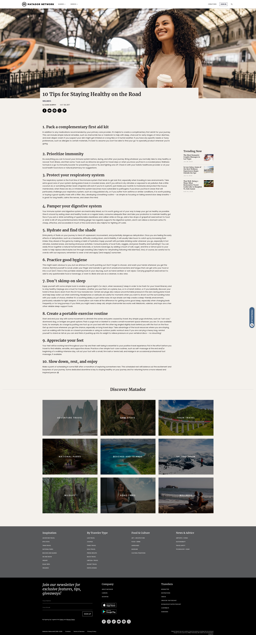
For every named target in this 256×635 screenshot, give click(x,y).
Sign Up (148, 326)
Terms (131, 331)
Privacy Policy (140, 331)
